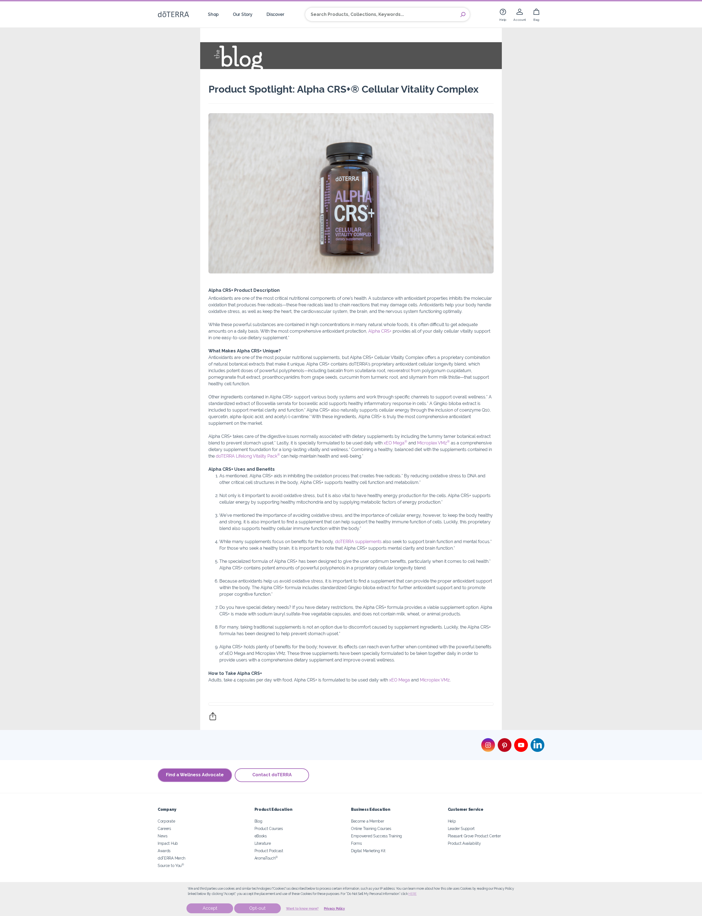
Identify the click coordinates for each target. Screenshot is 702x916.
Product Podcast (268, 850)
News (163, 836)
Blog (258, 821)
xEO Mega (395, 443)
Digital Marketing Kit (368, 850)
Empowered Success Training (376, 836)
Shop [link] (213, 14)
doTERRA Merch (171, 858)
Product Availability (464, 843)
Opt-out (257, 908)
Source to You (171, 865)
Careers (164, 828)
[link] (502, 14)
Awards (164, 850)
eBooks (260, 836)
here (412, 894)
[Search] (463, 14)
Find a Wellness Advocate (195, 774)
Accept (210, 908)
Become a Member (367, 821)
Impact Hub (168, 843)
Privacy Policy (334, 909)
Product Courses (268, 828)
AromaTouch (266, 858)
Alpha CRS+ (380, 331)
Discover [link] (275, 14)
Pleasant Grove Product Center (474, 836)
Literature (262, 843)
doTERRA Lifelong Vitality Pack (248, 456)
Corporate (166, 821)
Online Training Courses (371, 828)
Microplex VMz (433, 443)
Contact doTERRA (272, 774)
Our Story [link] (242, 14)
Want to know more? (302, 909)
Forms (356, 843)
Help (452, 821)
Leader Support (461, 828)
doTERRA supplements (358, 541)
